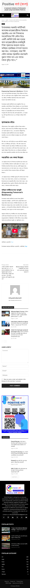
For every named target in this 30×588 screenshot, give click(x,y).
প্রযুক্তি (7, 20)
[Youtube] (18, 19)
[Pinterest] (16, 68)
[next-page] (5, 341)
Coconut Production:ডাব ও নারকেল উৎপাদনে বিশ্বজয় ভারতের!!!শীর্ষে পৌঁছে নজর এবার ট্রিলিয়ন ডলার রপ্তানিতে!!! (19, 453)
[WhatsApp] (15, 19)
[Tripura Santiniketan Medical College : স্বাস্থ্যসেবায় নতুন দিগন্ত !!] (6, 530)
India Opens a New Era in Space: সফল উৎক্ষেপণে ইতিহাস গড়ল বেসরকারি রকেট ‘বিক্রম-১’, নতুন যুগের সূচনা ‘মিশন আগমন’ (19, 323)
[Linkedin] (8, 19)
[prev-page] (3, 341)
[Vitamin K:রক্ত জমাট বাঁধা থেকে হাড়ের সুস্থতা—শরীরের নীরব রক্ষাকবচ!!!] (6, 462)
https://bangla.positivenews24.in (15, 300)
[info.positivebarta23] (15, 290)
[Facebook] (1, 19)
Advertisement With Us (17, 583)
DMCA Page (8, 583)
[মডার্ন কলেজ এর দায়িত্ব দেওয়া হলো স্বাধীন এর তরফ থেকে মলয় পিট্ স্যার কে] (6, 546)
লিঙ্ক (12, 242)
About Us (7, 581)
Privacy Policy (20, 581)
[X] (11, 19)
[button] (3, 15)
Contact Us (12, 581)
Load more (14, 477)
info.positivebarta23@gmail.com (18, 514)
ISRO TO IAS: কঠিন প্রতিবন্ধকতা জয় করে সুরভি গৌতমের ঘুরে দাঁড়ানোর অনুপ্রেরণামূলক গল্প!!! (19, 470)
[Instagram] (5, 19)
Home (3, 20)
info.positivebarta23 (15, 298)
